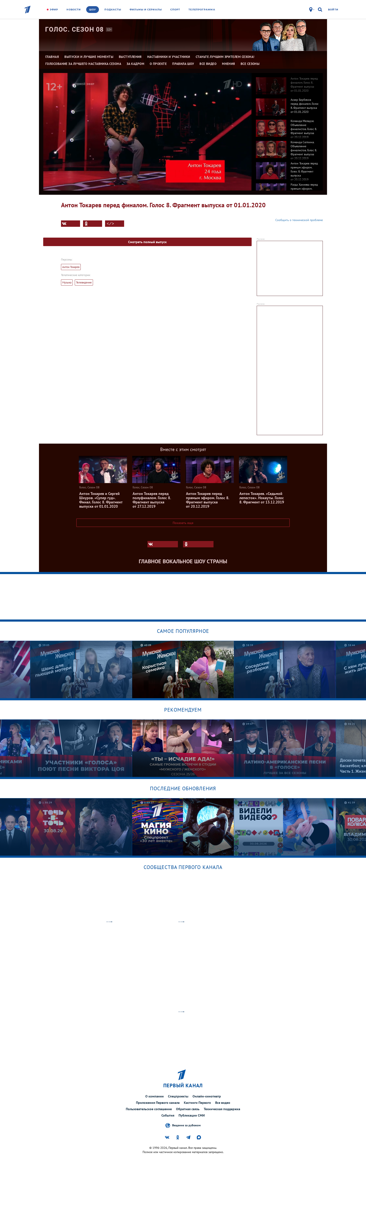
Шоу (92, 9)
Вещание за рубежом (186, 1125)
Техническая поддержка (222, 1109)
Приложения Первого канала (158, 1102)
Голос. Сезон (74, 29)
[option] (287, 83)
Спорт (175, 9)
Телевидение (84, 282)
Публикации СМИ (192, 1115)
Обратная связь (188, 1109)
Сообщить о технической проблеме (299, 220)
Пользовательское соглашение (149, 1109)
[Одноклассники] (92, 223)
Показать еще (183, 523)
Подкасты (112, 9)
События (167, 1115)
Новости (74, 9)
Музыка (66, 282)
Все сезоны (250, 64)
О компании (154, 1096)
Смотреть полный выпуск (147, 242)
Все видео (222, 1102)
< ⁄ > (110, 223)
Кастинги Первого (197, 1102)
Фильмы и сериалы (146, 9)
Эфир (54, 9)
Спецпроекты (178, 1096)
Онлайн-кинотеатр (207, 1096)
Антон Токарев (70, 267)
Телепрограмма (202, 9)
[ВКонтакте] (70, 223)
